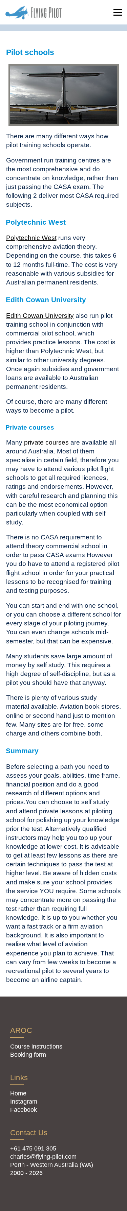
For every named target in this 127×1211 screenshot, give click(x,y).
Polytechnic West (31, 237)
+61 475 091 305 (33, 1148)
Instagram (23, 1101)
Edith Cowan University (40, 315)
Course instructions (36, 1046)
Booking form (28, 1054)
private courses (46, 442)
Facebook (23, 1109)
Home (18, 1093)
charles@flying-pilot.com (43, 1156)
